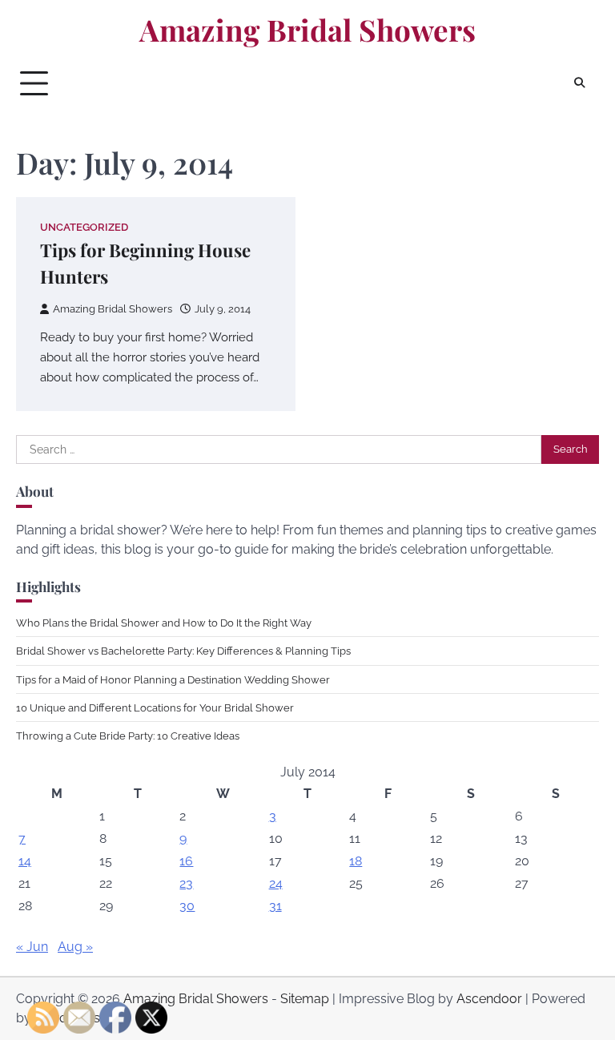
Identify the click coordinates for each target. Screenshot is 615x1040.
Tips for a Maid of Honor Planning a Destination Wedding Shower (173, 679)
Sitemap (304, 998)
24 (276, 883)
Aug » (75, 946)
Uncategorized (84, 227)
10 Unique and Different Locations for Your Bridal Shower (155, 707)
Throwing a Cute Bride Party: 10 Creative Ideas (127, 735)
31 (275, 905)
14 (24, 861)
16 (186, 861)
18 (355, 861)
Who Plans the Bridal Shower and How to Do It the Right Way (164, 622)
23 (186, 883)
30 (187, 905)
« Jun (32, 946)
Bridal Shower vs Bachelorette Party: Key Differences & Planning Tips (183, 650)
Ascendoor (489, 998)
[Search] (579, 83)
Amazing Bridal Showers (307, 29)
